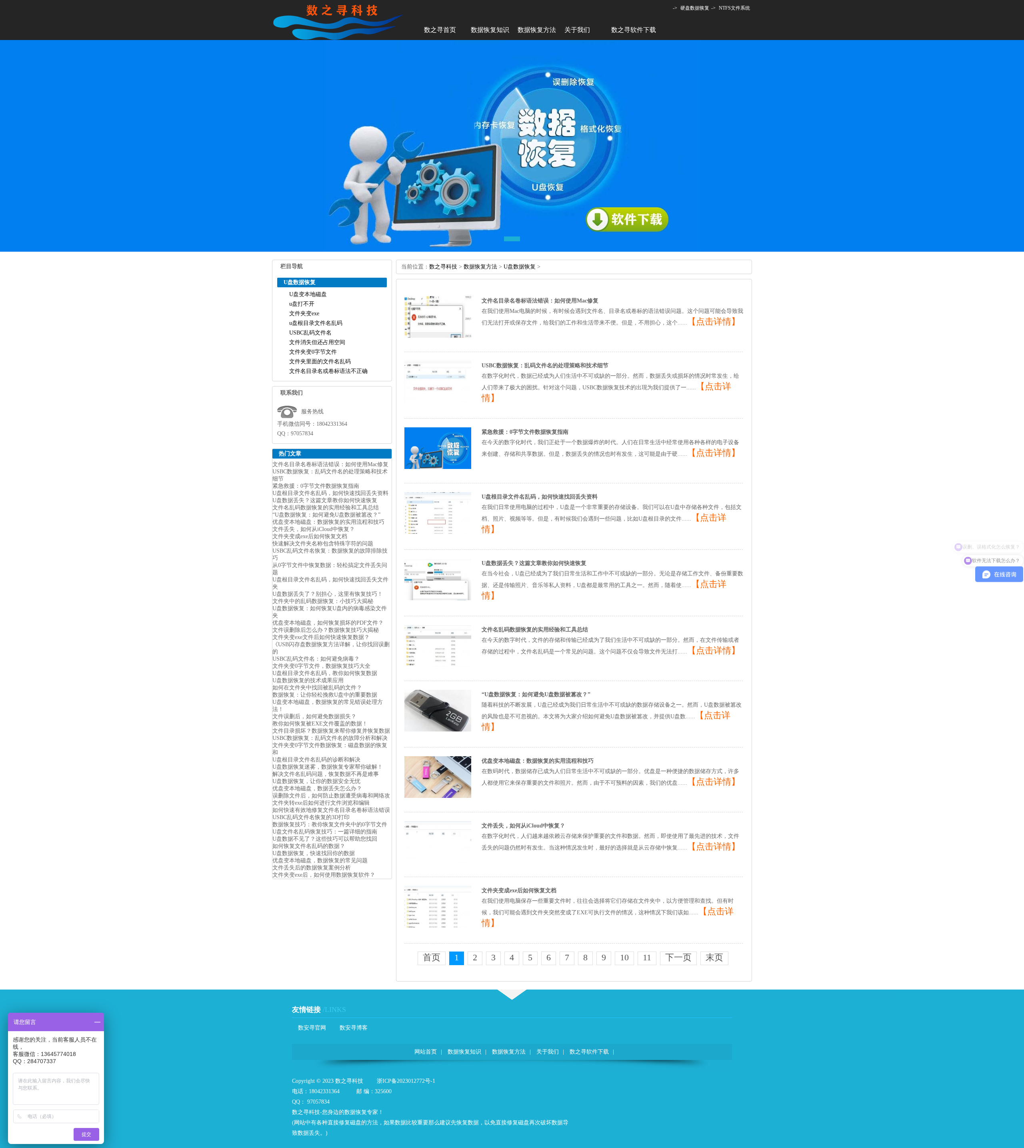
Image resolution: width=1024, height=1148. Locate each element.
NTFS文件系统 (734, 8)
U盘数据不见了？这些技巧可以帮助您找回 (324, 839)
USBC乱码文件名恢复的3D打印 (311, 817)
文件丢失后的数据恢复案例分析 (311, 868)
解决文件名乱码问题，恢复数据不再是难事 (325, 774)
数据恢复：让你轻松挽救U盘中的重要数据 (324, 695)
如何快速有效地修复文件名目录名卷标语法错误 (331, 810)
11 (647, 957)
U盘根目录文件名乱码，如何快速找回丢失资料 (330, 493)
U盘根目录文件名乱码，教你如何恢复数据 (324, 673)
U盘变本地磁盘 (308, 294)
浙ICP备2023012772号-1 (406, 1081)
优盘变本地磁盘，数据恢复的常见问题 (320, 860)
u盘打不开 (301, 304)
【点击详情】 (713, 322)
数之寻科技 (443, 267)
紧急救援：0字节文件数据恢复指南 (315, 486)
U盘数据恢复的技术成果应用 (308, 680)
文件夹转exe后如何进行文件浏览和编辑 (321, 803)
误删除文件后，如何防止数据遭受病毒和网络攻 (331, 796)
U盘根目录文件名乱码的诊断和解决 (316, 760)
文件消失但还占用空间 (317, 342)
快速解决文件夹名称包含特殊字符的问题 (322, 544)
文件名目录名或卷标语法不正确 (328, 371)
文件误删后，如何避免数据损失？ (314, 716)
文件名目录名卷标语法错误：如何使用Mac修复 (330, 464)
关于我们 (577, 29)
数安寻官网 (312, 1028)
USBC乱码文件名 (310, 333)
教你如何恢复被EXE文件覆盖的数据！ (320, 724)
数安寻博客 (354, 1028)
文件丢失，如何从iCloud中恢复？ (313, 529)
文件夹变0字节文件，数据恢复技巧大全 (321, 666)
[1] (512, 209)
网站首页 (425, 1052)
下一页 (678, 957)
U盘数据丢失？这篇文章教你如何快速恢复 (324, 500)
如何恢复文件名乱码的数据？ (308, 846)
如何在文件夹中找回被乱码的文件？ (317, 688)
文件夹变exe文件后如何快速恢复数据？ (321, 637)
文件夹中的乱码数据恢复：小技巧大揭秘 (322, 601)
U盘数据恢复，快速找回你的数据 (313, 853)
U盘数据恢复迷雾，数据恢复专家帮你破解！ (327, 767)
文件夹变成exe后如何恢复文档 (309, 536)
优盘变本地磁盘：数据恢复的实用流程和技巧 (328, 522)
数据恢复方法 (537, 29)
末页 (714, 957)
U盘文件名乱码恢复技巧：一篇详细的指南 (324, 832)
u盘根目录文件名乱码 (315, 323)
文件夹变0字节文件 (313, 352)
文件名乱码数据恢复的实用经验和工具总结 (325, 508)
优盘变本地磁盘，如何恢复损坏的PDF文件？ (328, 623)
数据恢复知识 (490, 29)
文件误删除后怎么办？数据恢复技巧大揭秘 (325, 630)
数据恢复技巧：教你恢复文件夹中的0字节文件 (329, 824)
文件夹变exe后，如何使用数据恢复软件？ (323, 875)
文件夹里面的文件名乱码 (320, 362)
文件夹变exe (304, 314)
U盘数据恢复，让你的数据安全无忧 (316, 781)
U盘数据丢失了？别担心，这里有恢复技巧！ (327, 594)
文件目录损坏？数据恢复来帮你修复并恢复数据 (331, 731)
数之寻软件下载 (633, 29)
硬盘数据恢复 (694, 8)
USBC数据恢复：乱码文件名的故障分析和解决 (330, 738)
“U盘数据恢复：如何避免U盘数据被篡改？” (326, 515)
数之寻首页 (440, 29)
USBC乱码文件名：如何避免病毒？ (316, 659)
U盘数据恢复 (520, 267)
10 (624, 957)
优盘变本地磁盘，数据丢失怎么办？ (317, 788)
